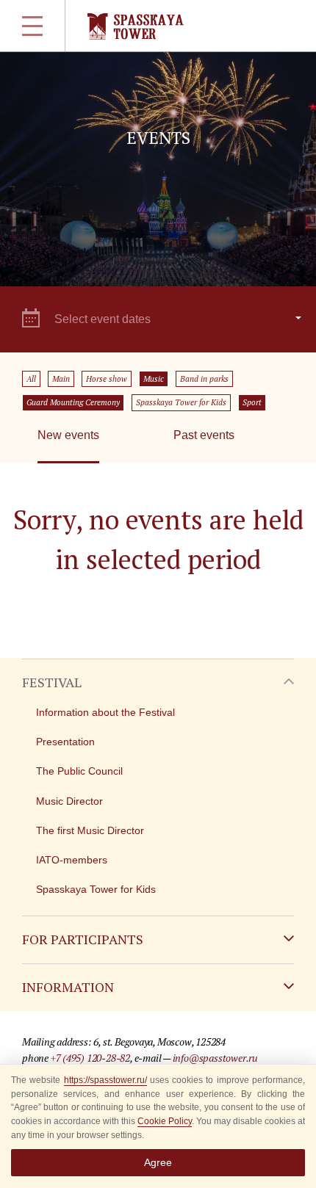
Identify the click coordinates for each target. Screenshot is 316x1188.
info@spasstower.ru (215, 1058)
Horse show (106, 379)
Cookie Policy (164, 1121)
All (31, 379)
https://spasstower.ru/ (105, 1080)
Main (61, 379)
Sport (252, 402)
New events (68, 435)
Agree (158, 1162)
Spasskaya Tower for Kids (181, 402)
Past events (203, 435)
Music (153, 379)
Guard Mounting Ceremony (73, 402)
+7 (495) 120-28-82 (90, 1058)
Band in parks (204, 379)
